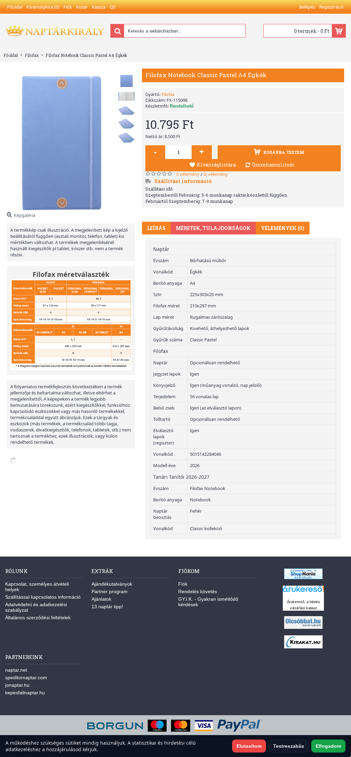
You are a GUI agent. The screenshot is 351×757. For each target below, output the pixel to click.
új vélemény (215, 174)
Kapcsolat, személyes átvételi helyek (37, 586)
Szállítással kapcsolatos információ (43, 597)
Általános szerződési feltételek (38, 617)
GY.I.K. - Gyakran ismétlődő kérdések (208, 601)
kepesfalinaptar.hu (25, 692)
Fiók (182, 584)
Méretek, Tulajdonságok (213, 228)
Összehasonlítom (273, 164)
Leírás (156, 228)
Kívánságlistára (216, 164)
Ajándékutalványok (112, 584)
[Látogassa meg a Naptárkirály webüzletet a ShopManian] (303, 577)
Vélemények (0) (282, 228)
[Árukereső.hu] (303, 592)
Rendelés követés (197, 591)
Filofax (168, 94)
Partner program (110, 591)
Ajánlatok (101, 599)
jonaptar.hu (17, 685)
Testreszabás (288, 746)
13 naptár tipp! (107, 606)
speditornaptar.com (26, 677)
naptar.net (16, 670)
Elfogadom (328, 746)
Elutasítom (249, 746)
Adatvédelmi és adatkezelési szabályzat (36, 607)
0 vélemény (187, 174)
